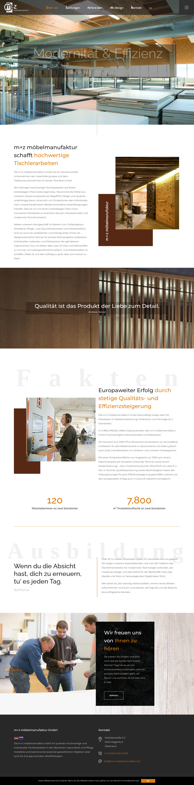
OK (148, 781)
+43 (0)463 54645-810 (116, 753)
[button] (114, 695)
